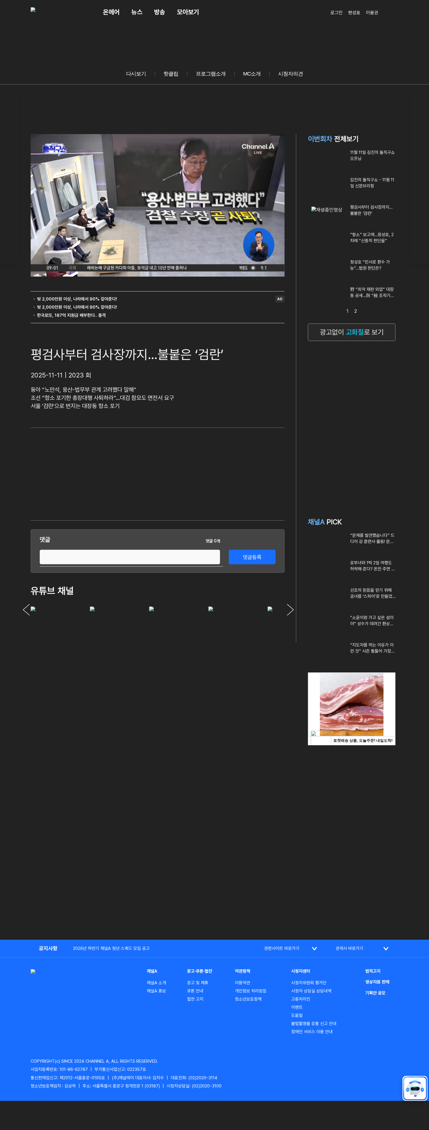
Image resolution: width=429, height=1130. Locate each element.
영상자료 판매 (377, 982)
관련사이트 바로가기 (281, 948)
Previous (26, 609)
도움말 (297, 1015)
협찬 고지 (195, 999)
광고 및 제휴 (197, 982)
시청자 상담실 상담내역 (311, 991)
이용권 (372, 12)
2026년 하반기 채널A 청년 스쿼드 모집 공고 (111, 948)
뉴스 (136, 12)
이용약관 (242, 982)
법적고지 (373, 971)
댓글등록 (252, 557)
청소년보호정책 (248, 999)
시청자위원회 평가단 (309, 982)
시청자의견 (290, 73)
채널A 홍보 (156, 991)
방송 (159, 12)
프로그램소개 (211, 73)
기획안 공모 (375, 993)
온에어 (111, 12)
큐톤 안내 (195, 991)
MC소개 (252, 73)
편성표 (354, 12)
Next (290, 609)
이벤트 (297, 1007)
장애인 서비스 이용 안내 (312, 1031)
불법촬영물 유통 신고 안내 (313, 1023)
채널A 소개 (156, 982)
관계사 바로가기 (349, 948)
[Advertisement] (241, 473)
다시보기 (136, 73)
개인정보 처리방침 (250, 991)
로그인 (336, 12)
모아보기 (188, 12)
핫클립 (170, 73)
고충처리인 (300, 999)
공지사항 (48, 948)
